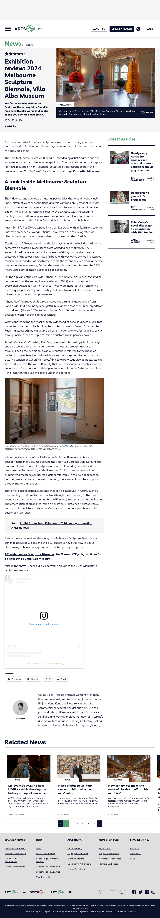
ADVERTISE (99, 29)
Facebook (134, 892)
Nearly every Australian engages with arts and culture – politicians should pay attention (142, 161)
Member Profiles (44, 877)
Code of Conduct (122, 892)
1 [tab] (66, 823)
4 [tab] (82, 823)
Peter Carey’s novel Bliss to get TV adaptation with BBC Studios (142, 227)
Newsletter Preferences (110, 858)
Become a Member (122, 29)
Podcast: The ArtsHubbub (48, 866)
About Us (134, 848)
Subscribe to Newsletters (48, 871)
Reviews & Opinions (45, 853)
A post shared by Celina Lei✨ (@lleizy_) (44, 663)
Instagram (153, 892)
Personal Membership (15, 853)
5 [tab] (88, 823)
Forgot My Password (109, 853)
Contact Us (135, 853)
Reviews (29, 44)
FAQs (132, 858)
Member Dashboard (108, 863)
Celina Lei (10, 125)
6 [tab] (94, 823)
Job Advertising (75, 848)
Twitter (141, 892)
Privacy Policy (99, 892)
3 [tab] (77, 823)
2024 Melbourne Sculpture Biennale (29, 554)
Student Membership (15, 866)
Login (150, 29)
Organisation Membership (11, 860)
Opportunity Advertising (79, 863)
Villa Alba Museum (86, 171)
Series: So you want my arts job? (47, 860)
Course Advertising (76, 869)
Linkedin (147, 892)
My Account (105, 848)
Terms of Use (111, 892)
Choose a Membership (15, 848)
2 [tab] (71, 823)
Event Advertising (76, 858)
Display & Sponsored (78, 853)
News (39, 848)
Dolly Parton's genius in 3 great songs (140, 196)
